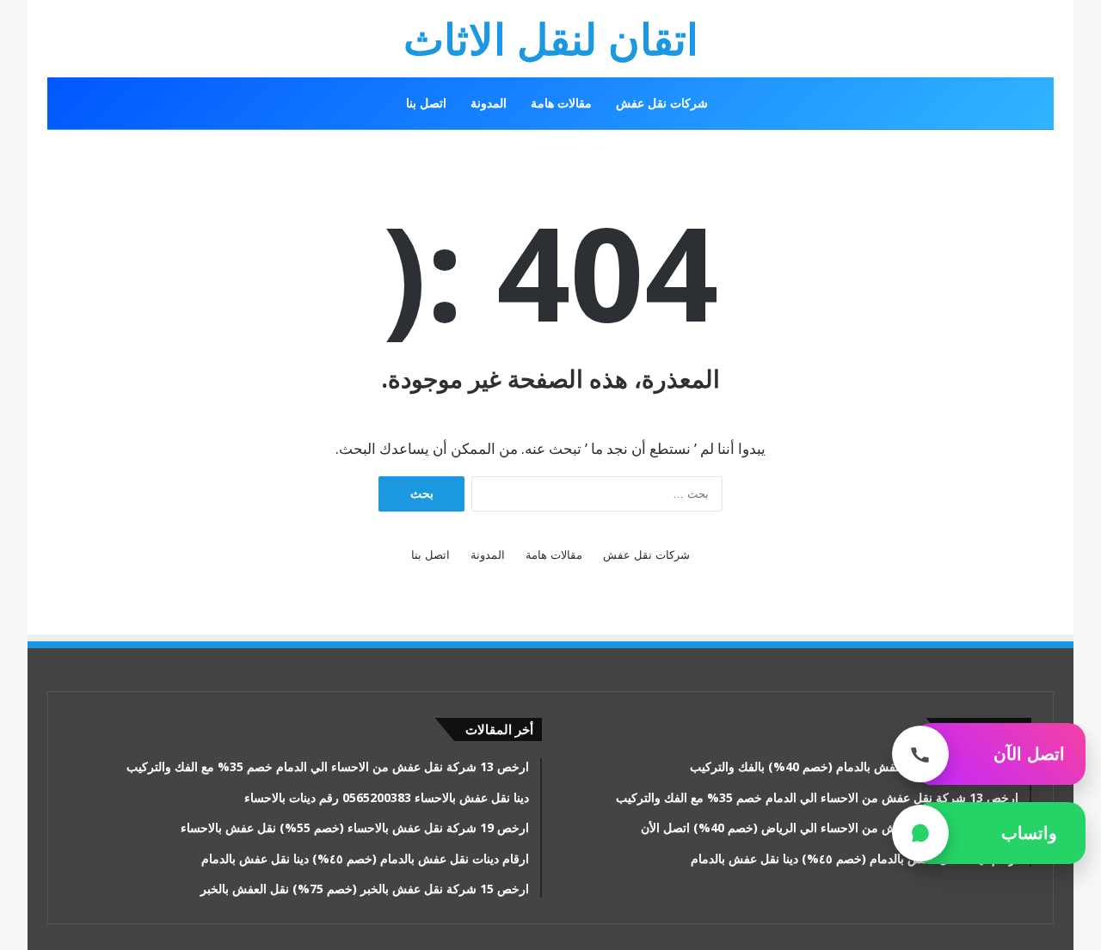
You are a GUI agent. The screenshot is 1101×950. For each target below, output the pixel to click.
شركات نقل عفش (662, 103)
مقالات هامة (561, 103)
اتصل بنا (426, 103)
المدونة (489, 103)
